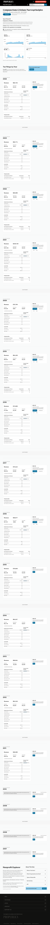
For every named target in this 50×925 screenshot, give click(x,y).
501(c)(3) (11, 20)
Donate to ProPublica (40, 1)
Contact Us (31, 69)
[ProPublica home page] (11, 917)
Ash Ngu (17, 879)
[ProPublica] (8, 1)
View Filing (35, 87)
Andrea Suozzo (7, 879)
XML (34, 89)
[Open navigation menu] (33, 2)
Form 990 (5, 69)
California (14, 4)
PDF (34, 148)
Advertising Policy (27, 923)
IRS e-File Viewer (13, 886)
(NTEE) (27, 25)
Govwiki (17, 887)
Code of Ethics (6, 923)
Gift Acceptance (35, 923)
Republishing (13, 923)
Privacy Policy (19, 923)
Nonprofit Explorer (7, 4)
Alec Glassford (12, 879)
